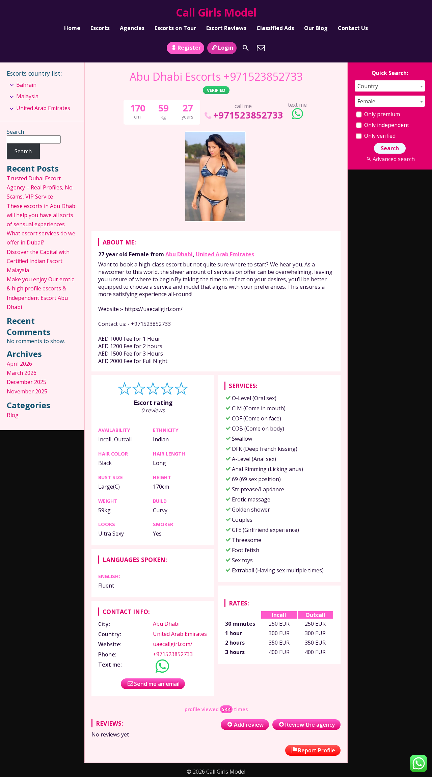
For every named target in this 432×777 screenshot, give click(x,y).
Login (225, 47)
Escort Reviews (226, 28)
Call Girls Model (216, 12)
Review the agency (310, 724)
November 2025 (27, 391)
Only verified (379, 135)
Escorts (100, 28)
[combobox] (389, 86)
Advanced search (393, 159)
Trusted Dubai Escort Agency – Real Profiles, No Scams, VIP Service (40, 187)
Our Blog (316, 28)
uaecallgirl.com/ (172, 644)
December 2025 (26, 382)
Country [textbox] (367, 86)
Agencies (132, 28)
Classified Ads (275, 28)
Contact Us (353, 28)
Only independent (386, 125)
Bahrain (26, 84)
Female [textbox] (366, 101)
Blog (13, 415)
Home (72, 28)
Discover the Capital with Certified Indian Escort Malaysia (38, 261)
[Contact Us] (261, 48)
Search (15, 131)
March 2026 (21, 373)
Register (189, 47)
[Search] (246, 48)
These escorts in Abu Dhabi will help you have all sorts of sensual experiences (42, 215)
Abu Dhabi (179, 254)
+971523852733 (248, 115)
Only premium (381, 114)
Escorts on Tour (175, 28)
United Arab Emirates (225, 254)
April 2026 (19, 363)
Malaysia (27, 96)
